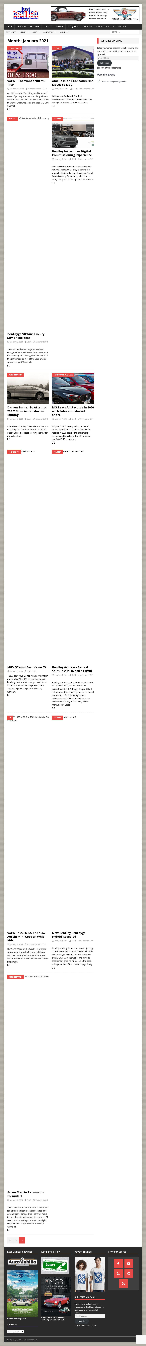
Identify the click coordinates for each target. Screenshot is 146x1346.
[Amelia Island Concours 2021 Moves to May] (73, 62)
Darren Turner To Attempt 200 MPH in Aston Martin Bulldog (27, 411)
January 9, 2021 (16, 341)
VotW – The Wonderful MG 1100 (26, 83)
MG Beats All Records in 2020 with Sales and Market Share (73, 411)
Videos (9, 27)
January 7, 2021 (16, 419)
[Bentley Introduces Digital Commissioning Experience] (73, 132)
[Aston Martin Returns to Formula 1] (28, 1082)
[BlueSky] (118, 1273)
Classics (48, 27)
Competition (102, 27)
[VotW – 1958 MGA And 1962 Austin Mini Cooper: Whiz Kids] (28, 823)
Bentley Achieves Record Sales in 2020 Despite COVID (72, 669)
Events (20, 27)
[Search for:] (124, 32)
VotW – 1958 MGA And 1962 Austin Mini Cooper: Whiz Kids (26, 936)
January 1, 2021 (16, 1200)
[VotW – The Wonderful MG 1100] (28, 62)
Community (11, 32)
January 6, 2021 (16, 671)
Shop (35, 32)
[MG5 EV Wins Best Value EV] (28, 557)
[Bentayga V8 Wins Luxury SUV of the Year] (28, 224)
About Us (63, 32)
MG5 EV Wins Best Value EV (26, 667)
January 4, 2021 (61, 940)
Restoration (119, 27)
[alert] (118, 81)
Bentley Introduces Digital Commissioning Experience (72, 153)
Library (59, 27)
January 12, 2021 (17, 88)
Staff (75, 88)
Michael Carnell (34, 88)
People (86, 27)
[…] (8, 109)
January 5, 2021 (16, 944)
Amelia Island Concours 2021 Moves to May (73, 83)
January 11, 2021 (62, 88)
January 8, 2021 (61, 159)
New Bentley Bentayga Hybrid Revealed (69, 935)
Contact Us (48, 32)
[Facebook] (118, 1263)
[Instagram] (128, 1273)
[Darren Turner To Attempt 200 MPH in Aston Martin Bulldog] (28, 388)
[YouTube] (128, 1263)
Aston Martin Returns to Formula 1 (25, 1194)
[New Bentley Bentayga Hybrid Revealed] (73, 823)
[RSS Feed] (123, 1283)
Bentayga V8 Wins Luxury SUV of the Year (25, 336)
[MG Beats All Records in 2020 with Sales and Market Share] (73, 388)
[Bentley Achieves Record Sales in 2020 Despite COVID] (73, 557)
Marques (72, 27)
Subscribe (104, 63)
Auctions (34, 27)
